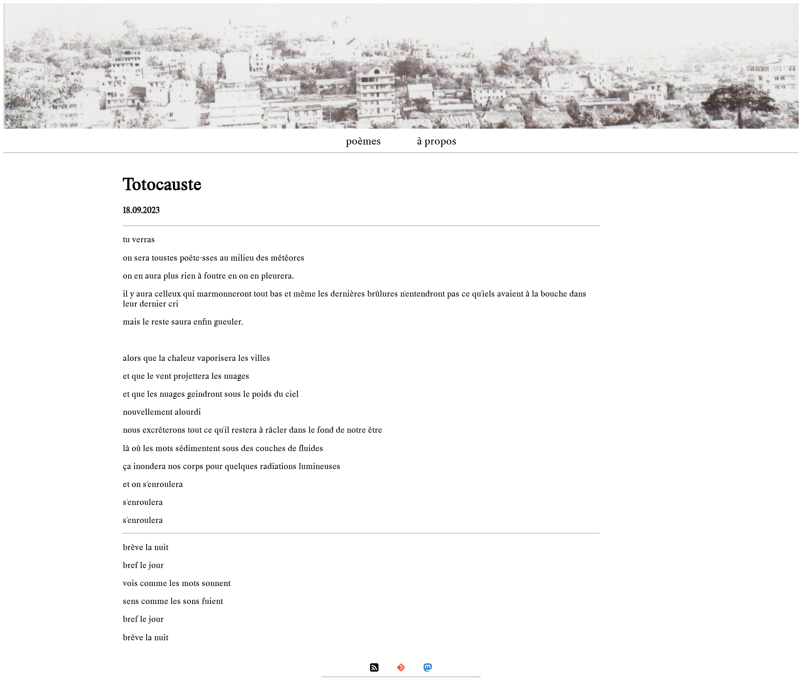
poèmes (363, 140)
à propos (437, 140)
